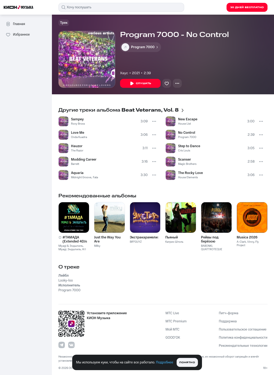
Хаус (124, 73)
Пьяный (171, 237)
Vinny (250, 242)
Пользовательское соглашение (242, 329)
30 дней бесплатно (247, 7)
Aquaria (77, 173)
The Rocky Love (190, 173)
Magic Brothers (187, 164)
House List (184, 124)
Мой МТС (172, 329)
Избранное (21, 34)
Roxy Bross (78, 124)
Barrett (75, 164)
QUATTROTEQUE (211, 249)
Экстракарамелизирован (145, 237)
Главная (19, 24)
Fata (95, 177)
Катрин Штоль (174, 242)
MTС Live (172, 313)
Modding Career (84, 159)
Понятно (187, 362)
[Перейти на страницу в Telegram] (61, 345)
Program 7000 (187, 137)
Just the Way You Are (107, 239)
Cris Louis (184, 151)
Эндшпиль (74, 249)
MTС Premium (176, 321)
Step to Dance (189, 146)
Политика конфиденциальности (243, 337)
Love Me (77, 132)
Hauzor (77, 146)
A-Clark (241, 242)
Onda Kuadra (79, 137)
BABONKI (206, 246)
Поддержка (228, 321)
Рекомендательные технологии (243, 345)
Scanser (184, 159)
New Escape (187, 119)
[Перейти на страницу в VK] (71, 345)
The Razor (77, 151)
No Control (186, 132)
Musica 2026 (247, 237)
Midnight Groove (81, 177)
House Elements (188, 177)
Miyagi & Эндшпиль (70, 246)
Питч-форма (228, 313)
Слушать (143, 83)
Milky (97, 246)
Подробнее (164, 362)
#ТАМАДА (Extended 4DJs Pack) (74, 239)
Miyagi (62, 249)
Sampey (77, 119)
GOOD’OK (172, 337)
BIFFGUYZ (136, 242)
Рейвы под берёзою (209, 239)
